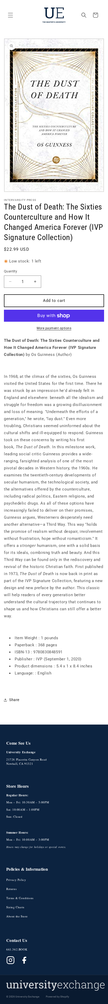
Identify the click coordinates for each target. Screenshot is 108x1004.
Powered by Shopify (57, 996)
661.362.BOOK (16, 949)
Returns (11, 889)
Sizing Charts (15, 907)
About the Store (17, 916)
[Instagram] (10, 960)
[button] (10, 15)
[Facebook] (24, 960)
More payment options (54, 328)
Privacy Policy (16, 880)
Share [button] (14, 700)
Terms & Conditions (20, 898)
